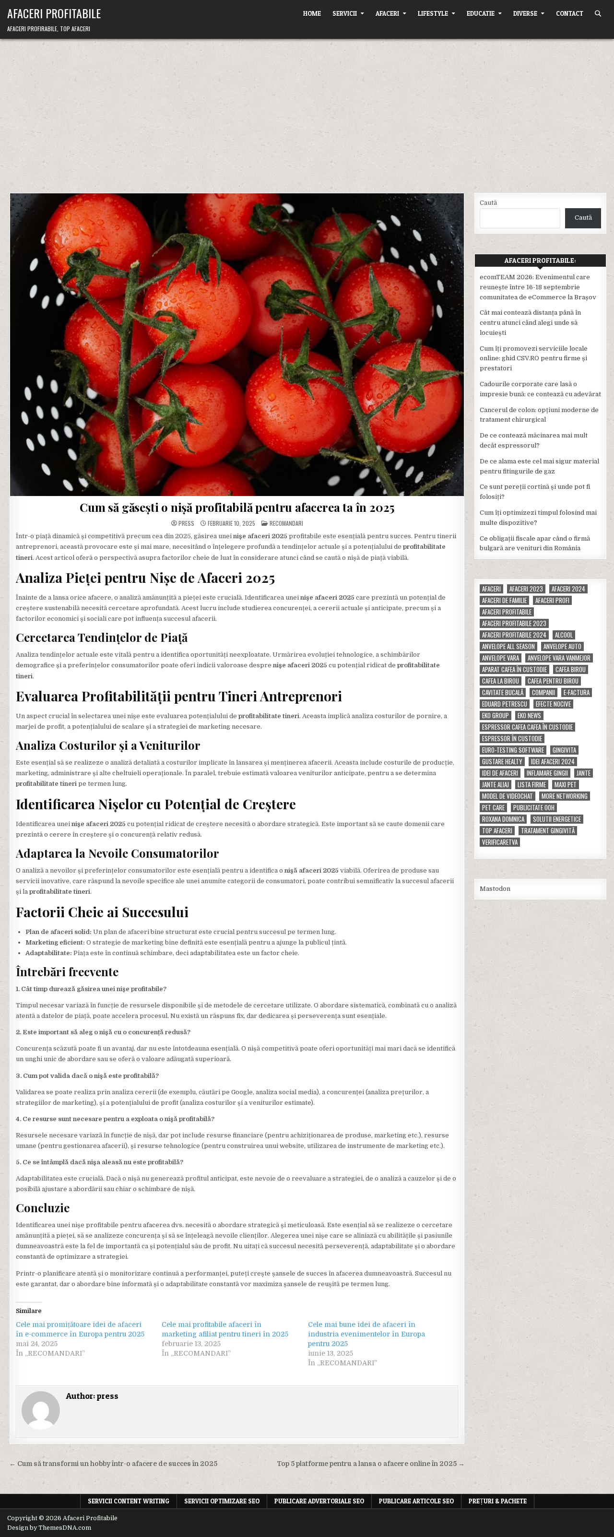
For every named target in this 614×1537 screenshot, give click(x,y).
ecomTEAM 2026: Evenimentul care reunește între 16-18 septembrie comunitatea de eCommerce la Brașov (538, 287)
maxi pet (566, 784)
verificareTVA (500, 842)
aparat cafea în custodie (514, 669)
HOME (312, 13)
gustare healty (502, 761)
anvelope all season (508, 646)
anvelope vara (500, 657)
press (186, 523)
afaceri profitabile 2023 (514, 623)
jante (583, 773)
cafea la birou (500, 681)
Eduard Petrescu (504, 704)
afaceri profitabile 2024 (514, 634)
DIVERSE (525, 13)
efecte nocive (553, 704)
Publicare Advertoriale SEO (319, 1501)
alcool (564, 634)
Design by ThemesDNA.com (49, 1528)
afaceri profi (552, 600)
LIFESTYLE (433, 13)
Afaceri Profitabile (54, 13)
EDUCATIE (481, 13)
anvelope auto (562, 646)
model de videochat (507, 796)
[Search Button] (598, 14)
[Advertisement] (307, 111)
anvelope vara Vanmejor (559, 657)
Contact (569, 13)
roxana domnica (503, 819)
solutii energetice (557, 819)
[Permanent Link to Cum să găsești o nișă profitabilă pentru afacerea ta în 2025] (237, 344)
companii (543, 692)
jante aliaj (495, 784)
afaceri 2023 (526, 588)
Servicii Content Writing (128, 1501)
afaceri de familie (504, 600)
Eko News (529, 715)
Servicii (344, 13)
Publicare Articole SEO (416, 1501)
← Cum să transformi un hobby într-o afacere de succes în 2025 (113, 1463)
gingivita (564, 750)
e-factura (577, 692)
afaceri (491, 588)
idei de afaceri (500, 773)
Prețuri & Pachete (498, 1501)
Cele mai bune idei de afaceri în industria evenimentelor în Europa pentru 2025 (366, 1334)
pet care (493, 807)
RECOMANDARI (286, 523)
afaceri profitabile (506, 611)
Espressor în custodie (512, 738)
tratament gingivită (548, 830)
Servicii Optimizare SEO (222, 1501)
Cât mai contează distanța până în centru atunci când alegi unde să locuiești (530, 322)
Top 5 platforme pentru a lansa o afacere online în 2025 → (371, 1463)
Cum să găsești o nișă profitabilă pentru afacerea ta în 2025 (237, 507)
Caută (488, 202)
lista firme (532, 784)
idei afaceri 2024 (553, 761)
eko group (495, 715)
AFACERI (387, 13)
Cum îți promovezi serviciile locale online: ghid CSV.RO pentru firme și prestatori (534, 358)
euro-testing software (513, 750)
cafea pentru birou (553, 681)
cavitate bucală (502, 692)
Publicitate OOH (534, 807)
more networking (565, 796)
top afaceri (497, 830)
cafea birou (570, 669)
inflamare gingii (547, 773)
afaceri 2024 (568, 588)
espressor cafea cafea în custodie (527, 727)
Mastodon (495, 888)
